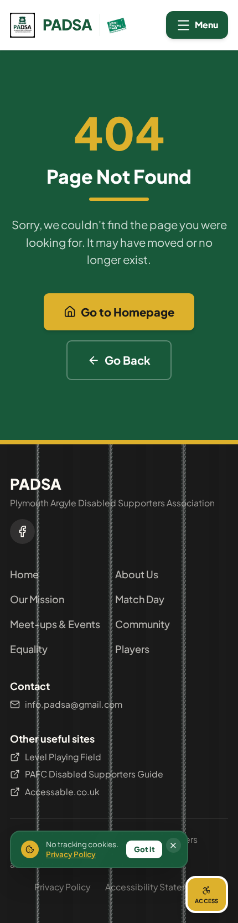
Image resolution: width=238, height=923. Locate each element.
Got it (144, 849)
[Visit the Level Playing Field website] (114, 25)
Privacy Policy (62, 886)
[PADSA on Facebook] (22, 531)
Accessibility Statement (154, 886)
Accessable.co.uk (62, 791)
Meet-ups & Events (55, 624)
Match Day (139, 599)
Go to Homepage (127, 312)
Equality (29, 648)
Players (132, 648)
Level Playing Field (63, 756)
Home (24, 574)
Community (142, 624)
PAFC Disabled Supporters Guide (94, 774)
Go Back (128, 360)
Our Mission (37, 599)
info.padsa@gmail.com (73, 704)
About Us (136, 574)
